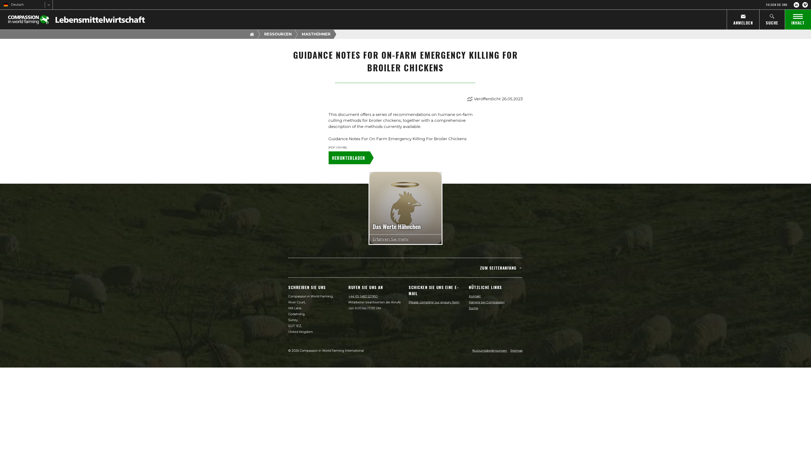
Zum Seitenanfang (498, 268)
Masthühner (316, 34)
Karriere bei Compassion (487, 302)
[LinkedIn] (796, 5)
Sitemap (516, 351)
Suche (473, 308)
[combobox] (11, 5)
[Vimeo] (805, 5)
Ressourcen (278, 34)
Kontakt (475, 296)
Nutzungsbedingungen (489, 351)
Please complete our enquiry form (434, 302)
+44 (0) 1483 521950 (363, 296)
